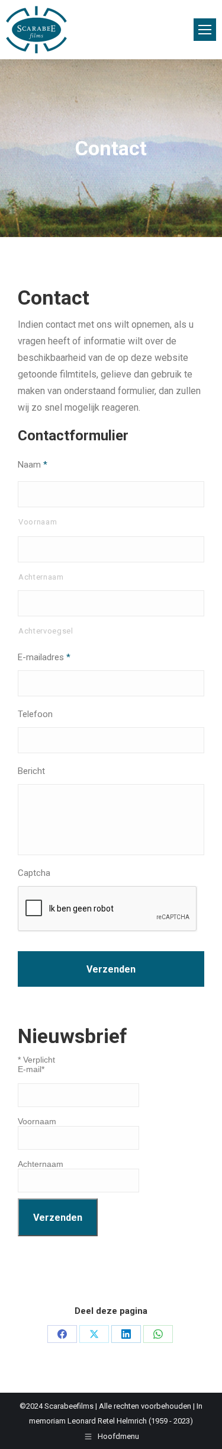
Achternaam (41, 576)
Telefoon (35, 714)
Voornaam (37, 521)
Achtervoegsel (45, 630)
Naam (32, 464)
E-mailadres (44, 657)
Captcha (34, 873)
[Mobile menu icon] (205, 29)
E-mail (31, 1069)
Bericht (31, 771)
